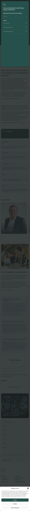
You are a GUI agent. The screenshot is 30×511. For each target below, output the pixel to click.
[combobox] (15, 17)
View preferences (15, 507)
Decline (15, 504)
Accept (15, 500)
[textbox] (15, 16)
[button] (28, 488)
